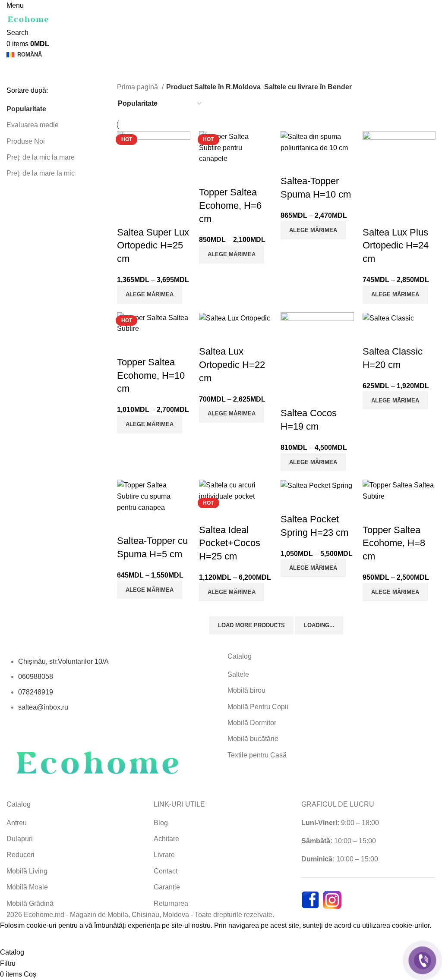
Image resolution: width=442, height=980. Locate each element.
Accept (17, 939)
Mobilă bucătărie (252, 738)
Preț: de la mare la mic (40, 173)
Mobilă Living (26, 871)
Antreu (16, 822)
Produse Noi (25, 141)
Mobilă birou (246, 690)
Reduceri (20, 854)
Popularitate (26, 109)
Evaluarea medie (32, 125)
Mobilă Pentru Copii (257, 706)
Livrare (164, 854)
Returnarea (171, 903)
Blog (161, 822)
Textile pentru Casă (257, 755)
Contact (165, 871)
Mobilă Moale (27, 887)
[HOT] (153, 167)
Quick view (128, 215)
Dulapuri (19, 838)
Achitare (166, 838)
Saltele (238, 674)
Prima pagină (138, 87)
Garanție (167, 887)
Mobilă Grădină (30, 903)
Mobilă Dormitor (251, 722)
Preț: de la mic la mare (40, 157)
